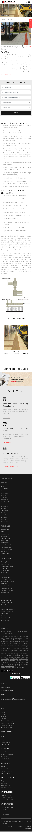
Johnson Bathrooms (7, 798)
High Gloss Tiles (5, 577)
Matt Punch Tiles (6, 586)
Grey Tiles (4, 495)
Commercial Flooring (7, 723)
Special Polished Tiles (7, 611)
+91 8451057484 (7, 690)
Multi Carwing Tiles (6, 588)
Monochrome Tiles (6, 545)
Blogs (3, 781)
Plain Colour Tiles (6, 547)
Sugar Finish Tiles (6, 618)
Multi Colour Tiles (6, 502)
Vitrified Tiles (4, 756)
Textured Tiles (5, 620)
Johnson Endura (6, 795)
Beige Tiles (4, 482)
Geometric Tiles (5, 538)
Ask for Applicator (6, 787)
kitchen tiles (24, 657)
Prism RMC (4, 810)
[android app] (15, 678)
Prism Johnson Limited (7, 807)
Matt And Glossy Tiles (7, 581)
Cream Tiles (4, 491)
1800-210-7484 (5, 687)
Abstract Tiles (5, 529)
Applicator (27, 46)
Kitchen (3, 712)
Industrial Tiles (5, 758)
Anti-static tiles (16, 662)
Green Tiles (4, 493)
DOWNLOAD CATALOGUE (10, 466)
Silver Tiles (4, 515)
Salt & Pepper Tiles (6, 549)
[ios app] (25, 678)
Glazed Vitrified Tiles (7, 754)
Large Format (5, 740)
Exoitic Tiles (4, 568)
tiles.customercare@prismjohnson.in (12, 698)
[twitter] (4, 671)
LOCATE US (6, 417)
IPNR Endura (4, 812)
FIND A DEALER (7, 442)
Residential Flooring (7, 721)
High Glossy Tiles (6, 579)
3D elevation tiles (12, 655)
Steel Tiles (4, 616)
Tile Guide (4, 783)
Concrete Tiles (5, 536)
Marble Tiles (4, 540)
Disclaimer (28, 828)
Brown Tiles (4, 489)
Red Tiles (3, 513)
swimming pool (6, 664)
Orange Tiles (5, 506)
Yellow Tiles (4, 521)
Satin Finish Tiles (5, 607)
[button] (26, 2)
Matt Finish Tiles (5, 584)
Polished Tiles (5, 592)
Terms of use (17, 826)
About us (3, 767)
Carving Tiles (5, 562)
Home (3, 20)
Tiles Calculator (5, 785)
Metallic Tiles (4, 499)
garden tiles (19, 664)
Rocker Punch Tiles (6, 603)
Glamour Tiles (5, 570)
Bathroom (4, 714)
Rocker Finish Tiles (6, 600)
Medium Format (6, 742)
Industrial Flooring (6, 725)
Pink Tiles (3, 508)
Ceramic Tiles (5, 752)
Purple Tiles (4, 510)
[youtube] (12, 671)
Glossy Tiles (4, 573)
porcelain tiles (14, 659)
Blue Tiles (3, 486)
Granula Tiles (5, 575)
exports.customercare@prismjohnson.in (13, 699)
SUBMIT (16, 113)
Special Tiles (4, 613)
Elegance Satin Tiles (7, 566)
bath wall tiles (5, 659)
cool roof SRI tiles (6, 662)
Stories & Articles (6, 773)
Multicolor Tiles (5, 504)
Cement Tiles (5, 534)
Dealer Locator (6, 732)
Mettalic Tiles (5, 543)
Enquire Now (30, 23)
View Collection (6, 75)
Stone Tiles (4, 551)
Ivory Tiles (4, 497)
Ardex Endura (5, 814)
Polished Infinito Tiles (7, 590)
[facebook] (2, 671)
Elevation (3, 719)
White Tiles (4, 519)
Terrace (3, 716)
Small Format (5, 744)
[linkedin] (10, 671)
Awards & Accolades (7, 769)
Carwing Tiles (5, 564)
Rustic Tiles (4, 605)
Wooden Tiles (5, 554)
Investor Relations (6, 771)
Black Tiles (4, 484)
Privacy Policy (26, 826)
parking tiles (24, 662)
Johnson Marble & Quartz (8, 800)
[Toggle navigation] (29, 1)
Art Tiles (3, 532)
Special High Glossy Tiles (8, 609)
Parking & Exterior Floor (7, 727)
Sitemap (10, 826)
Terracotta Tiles (5, 517)
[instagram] (7, 671)
